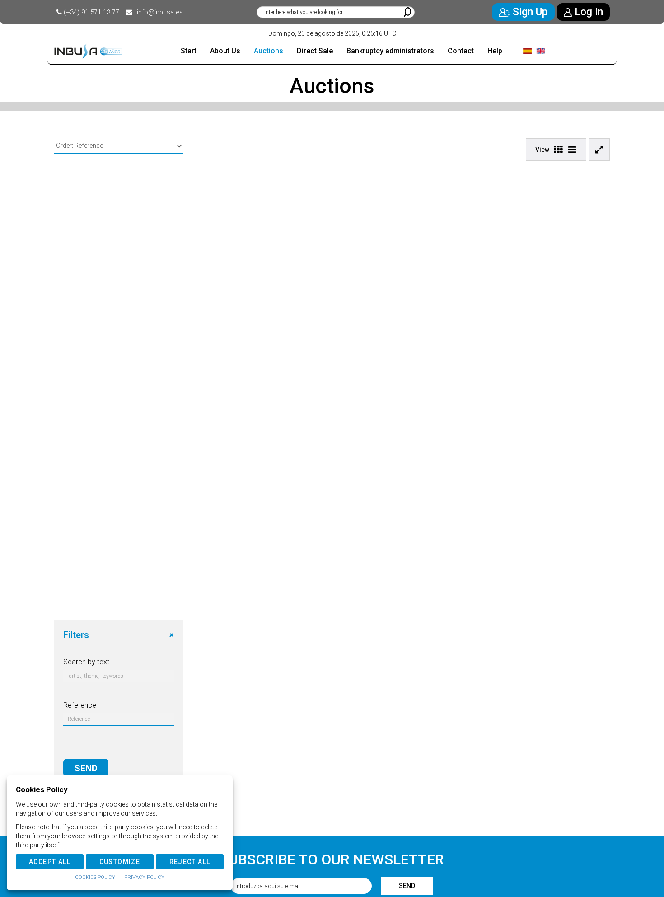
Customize (119, 861)
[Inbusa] (88, 51)
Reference (79, 705)
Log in (587, 12)
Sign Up (529, 12)
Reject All (189, 861)
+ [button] (171, 634)
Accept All (49, 861)
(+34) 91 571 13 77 (91, 12)
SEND (86, 768)
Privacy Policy (144, 877)
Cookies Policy (95, 877)
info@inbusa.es (160, 12)
